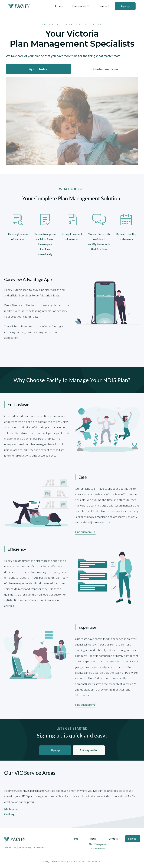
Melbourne (11, 809)
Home (59, 6)
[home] (19, 6)
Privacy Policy (25, 847)
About (92, 838)
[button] (81, 6)
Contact (104, 6)
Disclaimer (39, 847)
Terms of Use (10, 847)
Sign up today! (38, 69)
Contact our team (105, 69)
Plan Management (99, 844)
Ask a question (89, 750)
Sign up (125, 6)
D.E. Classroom (97, 848)
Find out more (83, 531)
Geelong (9, 814)
